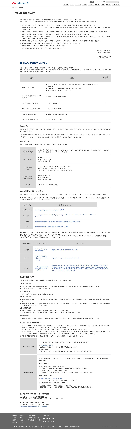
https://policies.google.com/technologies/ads (64, 250)
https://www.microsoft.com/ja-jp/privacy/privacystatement (41, 268)
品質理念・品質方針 (62, 427)
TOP (13, 8)
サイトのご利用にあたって (19, 427)
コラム (21, 418)
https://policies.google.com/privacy (41, 249)
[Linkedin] (47, 418)
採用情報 (14, 420)
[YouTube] (53, 418)
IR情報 (14, 418)
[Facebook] (44, 418)
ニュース (14, 422)
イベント (22, 422)
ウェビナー (23, 420)
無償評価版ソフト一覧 (34, 420)
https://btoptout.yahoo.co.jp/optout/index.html (65, 258)
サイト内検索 (102, 1)
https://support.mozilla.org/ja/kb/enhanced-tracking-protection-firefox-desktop (57, 221)
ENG (96, 1)
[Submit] (118, 2)
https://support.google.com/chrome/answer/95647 (49, 210)
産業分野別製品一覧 (33, 418)
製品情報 (22, 415)
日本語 (92, 1)
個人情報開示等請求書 (47, 345)
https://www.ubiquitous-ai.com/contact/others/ (33, 406)
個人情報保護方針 (34, 427)
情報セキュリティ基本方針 (48, 427)
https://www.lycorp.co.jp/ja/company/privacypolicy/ (41, 258)
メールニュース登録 (48, 421)
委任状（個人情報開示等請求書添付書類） (52, 378)
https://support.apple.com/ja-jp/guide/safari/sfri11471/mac (51, 226)
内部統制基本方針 (75, 427)
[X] (50, 418)
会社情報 (14, 415)
